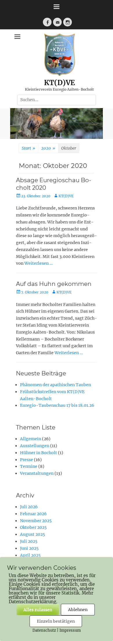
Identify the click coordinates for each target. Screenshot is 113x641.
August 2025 (32, 534)
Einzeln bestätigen (56, 621)
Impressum (70, 630)
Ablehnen (78, 609)
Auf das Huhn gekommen (54, 283)
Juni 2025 (29, 548)
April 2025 (30, 555)
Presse (26, 459)
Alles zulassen (37, 609)
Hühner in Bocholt (38, 452)
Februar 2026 (33, 513)
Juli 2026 (29, 506)
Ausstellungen (34, 445)
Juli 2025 (28, 541)
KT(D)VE (59, 82)
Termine (28, 466)
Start (28, 148)
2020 (48, 148)
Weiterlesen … (38, 263)
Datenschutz (44, 630)
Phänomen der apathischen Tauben (55, 384)
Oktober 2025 (33, 527)
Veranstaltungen (37, 473)
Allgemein (30, 438)
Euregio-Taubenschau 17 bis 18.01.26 (57, 405)
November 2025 (36, 520)
